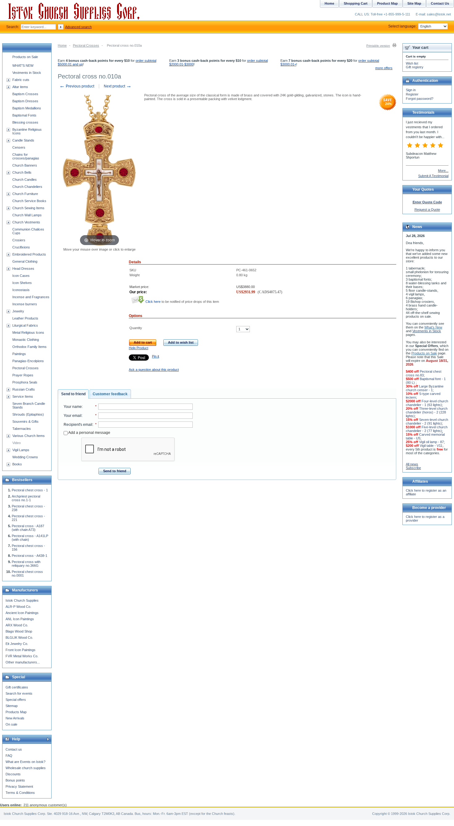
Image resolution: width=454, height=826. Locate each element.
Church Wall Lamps (27, 215)
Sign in (411, 90)
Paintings (19, 354)
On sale (11, 724)
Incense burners (24, 304)
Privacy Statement (19, 786)
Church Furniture (25, 194)
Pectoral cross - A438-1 (29, 555)
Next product (118, 86)
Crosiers (18, 240)
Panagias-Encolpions (28, 361)
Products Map (16, 712)
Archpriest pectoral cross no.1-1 (26, 498)
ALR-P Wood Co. (18, 606)
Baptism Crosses (25, 94)
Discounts (13, 774)
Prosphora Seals (24, 382)
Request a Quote (427, 209)
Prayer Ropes (22, 375)
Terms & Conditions (20, 792)
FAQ (9, 755)
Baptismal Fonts (24, 115)
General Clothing (24, 261)
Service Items (22, 396)
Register (412, 94)
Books (17, 464)
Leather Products (25, 318)
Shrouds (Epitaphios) (28, 414)
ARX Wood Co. (17, 625)
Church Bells (22, 172)
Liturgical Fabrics (25, 325)
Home (62, 45)
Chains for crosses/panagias (25, 156)
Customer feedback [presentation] (110, 394)
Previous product (76, 86)
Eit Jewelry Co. (17, 644)
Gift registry (414, 67)
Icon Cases (21, 275)
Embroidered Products (29, 254)
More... (443, 170)
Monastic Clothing (25, 339)
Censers (18, 147)
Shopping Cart (356, 3)
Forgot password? (419, 98)
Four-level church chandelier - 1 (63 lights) (427, 403)
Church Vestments (26, 222)
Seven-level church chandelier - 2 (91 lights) (427, 421)
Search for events (19, 693)
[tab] (73, 394)
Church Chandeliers (27, 186)
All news (412, 464)
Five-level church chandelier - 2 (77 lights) (427, 429)
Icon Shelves (22, 283)
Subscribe (413, 468)
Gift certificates (17, 687)
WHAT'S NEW (22, 65)
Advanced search (78, 27)
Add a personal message (89, 432)
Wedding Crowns (25, 457)
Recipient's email (78, 424)
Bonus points (15, 780)
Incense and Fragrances (30, 297)
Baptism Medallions (26, 108)
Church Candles (24, 179)
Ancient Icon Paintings (22, 613)
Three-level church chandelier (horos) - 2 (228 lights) (427, 412)
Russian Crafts (23, 389)
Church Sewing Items (28, 208)
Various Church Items (28, 436)
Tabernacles (21, 428)
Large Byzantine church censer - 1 (424, 388)
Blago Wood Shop (19, 631)
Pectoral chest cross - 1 (30, 490)
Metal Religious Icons (28, 332)
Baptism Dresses (25, 101)
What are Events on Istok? (25, 762)
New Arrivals (15, 718)
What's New (433, 327)
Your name (73, 407)
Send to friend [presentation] (73, 394)
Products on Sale (25, 57)
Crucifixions (21, 247)
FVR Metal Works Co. (22, 656)
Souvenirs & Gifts (25, 421)
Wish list (412, 63)
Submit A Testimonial (433, 176)
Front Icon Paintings (21, 650)
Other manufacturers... (23, 662)
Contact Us (440, 3)
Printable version (378, 45)
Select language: (402, 26)
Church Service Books (29, 201)
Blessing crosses (25, 122)
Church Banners (24, 165)
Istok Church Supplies (22, 600)
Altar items (20, 87)
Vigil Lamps (20, 450)
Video (16, 443)
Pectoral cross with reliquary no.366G (26, 563)
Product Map (387, 3)
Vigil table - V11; (431, 445)
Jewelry (18, 311)
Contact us (14, 749)
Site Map (414, 3)
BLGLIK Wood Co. (19, 637)
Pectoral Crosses (86, 45)
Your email (73, 415)
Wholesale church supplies (26, 768)
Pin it (155, 356)
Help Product (138, 348)
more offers (384, 68)
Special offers (16, 699)
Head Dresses (23, 268)
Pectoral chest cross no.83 (423, 373)
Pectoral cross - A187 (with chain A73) (28, 528)
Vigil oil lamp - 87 (431, 442)
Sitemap (12, 706)
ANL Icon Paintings (20, 619)
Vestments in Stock (26, 72)
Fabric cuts (20, 80)
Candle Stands (23, 140)
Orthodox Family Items (29, 347)
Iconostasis (21, 290)
